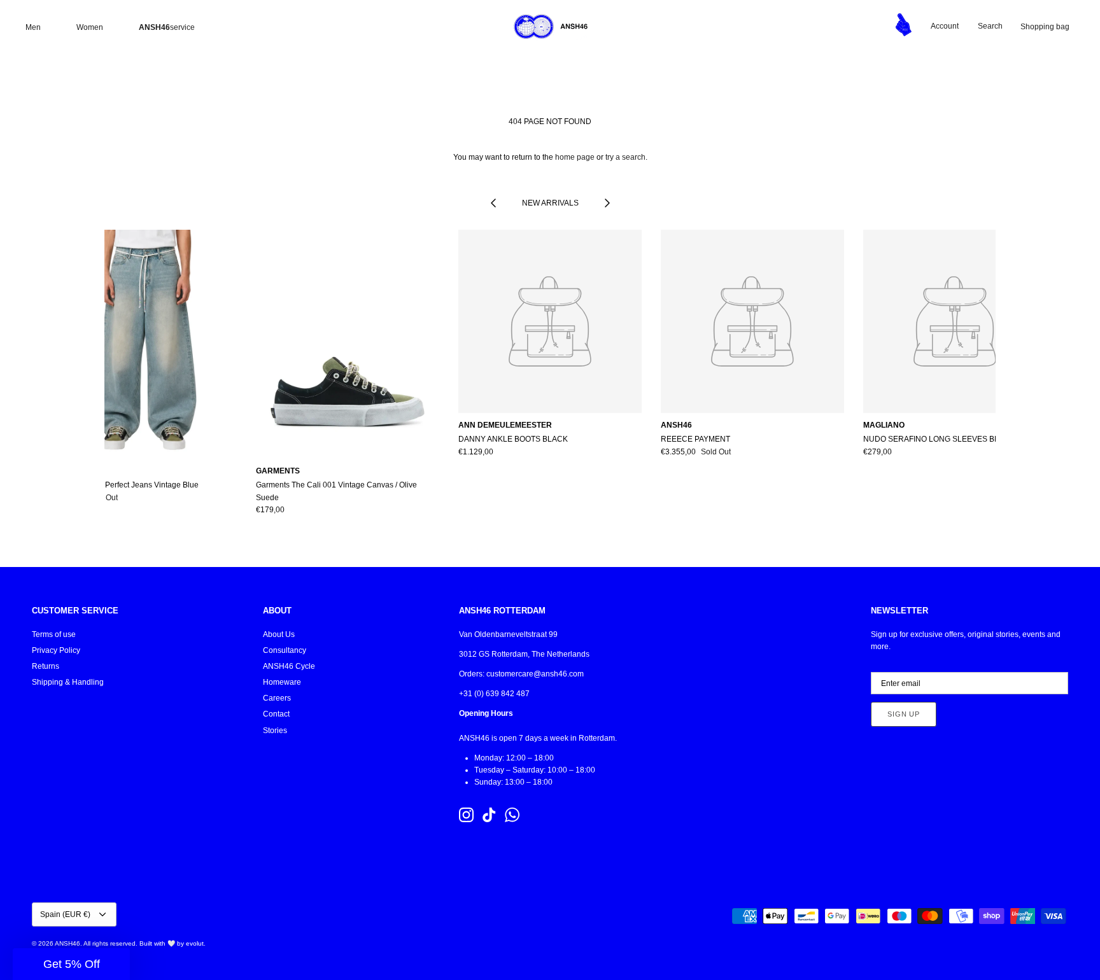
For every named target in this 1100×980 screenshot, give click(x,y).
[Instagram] (466, 815)
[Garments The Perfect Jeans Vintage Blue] (145, 344)
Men (33, 27)
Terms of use (54, 634)
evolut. (196, 943)
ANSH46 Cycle (289, 666)
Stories (275, 730)
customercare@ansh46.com (535, 673)
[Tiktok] (489, 815)
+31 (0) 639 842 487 (494, 693)
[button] (71, 964)
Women (89, 27)
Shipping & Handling (68, 682)
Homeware (282, 682)
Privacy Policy (56, 650)
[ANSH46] (550, 27)
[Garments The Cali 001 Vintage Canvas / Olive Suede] (347, 344)
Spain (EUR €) (65, 914)
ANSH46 (67, 943)
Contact (276, 714)
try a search (625, 157)
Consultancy (284, 650)
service (167, 27)
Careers (277, 698)
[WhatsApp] (512, 815)
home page (575, 157)
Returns (45, 666)
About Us (279, 634)
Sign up (903, 714)
